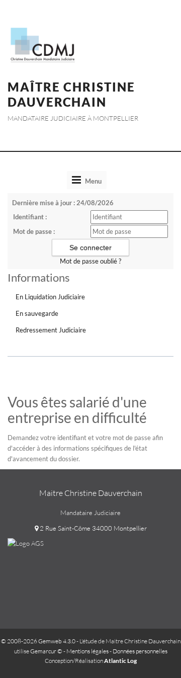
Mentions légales (87, 651)
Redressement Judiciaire (51, 330)
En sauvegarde (37, 313)
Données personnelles (140, 651)
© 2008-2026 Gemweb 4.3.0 (38, 641)
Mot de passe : (34, 231)
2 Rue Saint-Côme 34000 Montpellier (92, 528)
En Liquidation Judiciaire (50, 297)
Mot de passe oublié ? (90, 261)
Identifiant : (30, 217)
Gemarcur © (46, 651)
